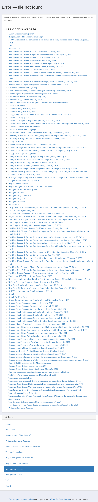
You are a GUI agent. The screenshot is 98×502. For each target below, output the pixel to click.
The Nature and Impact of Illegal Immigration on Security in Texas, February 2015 (44, 381)
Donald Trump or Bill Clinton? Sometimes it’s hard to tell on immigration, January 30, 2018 (48, 123)
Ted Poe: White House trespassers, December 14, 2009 (32, 375)
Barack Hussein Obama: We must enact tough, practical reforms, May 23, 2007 (43, 81)
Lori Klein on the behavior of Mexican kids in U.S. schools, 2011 (37, 213)
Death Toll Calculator (17, 105)
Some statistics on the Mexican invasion (22, 446)
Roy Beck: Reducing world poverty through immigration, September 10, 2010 (42, 288)
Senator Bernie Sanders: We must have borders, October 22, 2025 (37, 309)
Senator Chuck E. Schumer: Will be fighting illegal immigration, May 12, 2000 (43, 321)
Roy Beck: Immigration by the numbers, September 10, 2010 (35, 285)
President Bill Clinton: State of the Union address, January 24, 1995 (38, 228)
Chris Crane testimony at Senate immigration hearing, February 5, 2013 (39, 90)
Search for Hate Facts (17, 297)
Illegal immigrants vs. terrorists (19, 458)
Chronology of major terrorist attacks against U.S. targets (33, 93)
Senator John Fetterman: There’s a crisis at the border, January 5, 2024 (39, 342)
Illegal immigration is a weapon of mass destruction (31, 186)
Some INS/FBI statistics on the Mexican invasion (29, 363)
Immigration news (16, 192)
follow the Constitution (60, 499)
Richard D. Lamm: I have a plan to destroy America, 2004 (33, 282)
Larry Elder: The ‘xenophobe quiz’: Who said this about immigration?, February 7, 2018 (47, 207)
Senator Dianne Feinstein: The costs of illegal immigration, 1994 (36, 324)
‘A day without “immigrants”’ (21, 34)
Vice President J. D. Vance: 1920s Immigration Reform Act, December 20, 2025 (43, 405)
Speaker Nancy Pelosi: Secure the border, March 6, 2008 (33, 369)
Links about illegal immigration (22, 210)
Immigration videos (16, 201)
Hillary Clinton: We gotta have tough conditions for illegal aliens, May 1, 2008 (42, 168)
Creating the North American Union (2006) (27, 96)
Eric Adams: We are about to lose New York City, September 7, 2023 (38, 132)
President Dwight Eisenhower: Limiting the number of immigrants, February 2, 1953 (45, 258)
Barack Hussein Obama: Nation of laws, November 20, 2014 (34, 57)
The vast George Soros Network (22, 393)
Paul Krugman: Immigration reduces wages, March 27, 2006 (34, 225)
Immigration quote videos (19, 195)
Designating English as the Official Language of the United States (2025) (40, 114)
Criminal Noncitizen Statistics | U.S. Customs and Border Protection (38, 102)
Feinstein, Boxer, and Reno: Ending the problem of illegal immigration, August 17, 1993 (47, 135)
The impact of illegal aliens (20, 378)
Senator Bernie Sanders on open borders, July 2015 (30, 303)
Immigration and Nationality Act (22, 189)
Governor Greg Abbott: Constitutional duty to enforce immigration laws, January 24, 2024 (47, 147)
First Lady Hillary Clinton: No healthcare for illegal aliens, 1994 (36, 138)
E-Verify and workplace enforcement (24, 126)
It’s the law (10, 429)
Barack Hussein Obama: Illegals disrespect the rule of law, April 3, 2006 (40, 55)
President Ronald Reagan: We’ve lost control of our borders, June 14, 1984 (41, 273)
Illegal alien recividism (18, 183)
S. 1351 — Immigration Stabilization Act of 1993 (30, 291)
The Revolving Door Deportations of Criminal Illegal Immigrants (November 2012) (44, 390)
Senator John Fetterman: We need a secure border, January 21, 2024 (38, 345)
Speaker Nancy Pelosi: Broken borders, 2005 (28, 366)
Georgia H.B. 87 (15, 141)
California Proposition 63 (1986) (22, 87)
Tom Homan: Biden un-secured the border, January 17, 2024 (34, 402)
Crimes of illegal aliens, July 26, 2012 (25, 99)
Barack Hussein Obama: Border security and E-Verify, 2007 (34, 52)
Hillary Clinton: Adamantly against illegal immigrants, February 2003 (38, 156)
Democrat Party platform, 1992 (22, 108)
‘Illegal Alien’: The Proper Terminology (25, 37)
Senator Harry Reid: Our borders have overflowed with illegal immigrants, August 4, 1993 (47, 330)
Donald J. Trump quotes (18, 117)
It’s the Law (13, 204)
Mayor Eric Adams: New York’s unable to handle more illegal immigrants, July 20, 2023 (47, 216)
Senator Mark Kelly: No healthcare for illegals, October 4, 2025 (36, 351)
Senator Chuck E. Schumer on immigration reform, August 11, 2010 (38, 312)
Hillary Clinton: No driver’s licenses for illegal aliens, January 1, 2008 (39, 159)
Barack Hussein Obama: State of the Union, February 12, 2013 (35, 66)
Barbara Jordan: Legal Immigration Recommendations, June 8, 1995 (38, 84)
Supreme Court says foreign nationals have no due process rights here (38, 372)
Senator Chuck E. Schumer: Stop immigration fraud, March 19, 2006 (38, 318)
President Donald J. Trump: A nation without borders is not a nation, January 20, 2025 (46, 237)
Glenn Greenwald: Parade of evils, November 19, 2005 (32, 144)
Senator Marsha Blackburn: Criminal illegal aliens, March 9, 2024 (37, 354)
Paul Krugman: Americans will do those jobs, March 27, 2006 (35, 222)
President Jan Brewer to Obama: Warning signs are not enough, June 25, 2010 (42, 267)
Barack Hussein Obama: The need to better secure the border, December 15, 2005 (44, 72)
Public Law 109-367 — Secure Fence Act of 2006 (30, 276)
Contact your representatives (21, 499)
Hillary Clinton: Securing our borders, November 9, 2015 (33, 162)
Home (8, 424)
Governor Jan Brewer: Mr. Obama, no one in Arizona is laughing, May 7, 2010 (42, 150)
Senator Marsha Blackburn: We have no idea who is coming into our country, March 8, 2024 (48, 360)
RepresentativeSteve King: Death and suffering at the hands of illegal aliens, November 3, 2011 (50, 279)
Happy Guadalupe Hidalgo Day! (22, 153)
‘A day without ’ (18, 435)
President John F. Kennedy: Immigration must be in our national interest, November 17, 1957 (49, 270)
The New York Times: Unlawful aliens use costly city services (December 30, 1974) (45, 387)
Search (11, 294)
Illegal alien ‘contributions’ (17, 463)
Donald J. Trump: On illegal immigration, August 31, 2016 (34, 120)
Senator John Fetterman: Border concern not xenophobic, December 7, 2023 (41, 339)
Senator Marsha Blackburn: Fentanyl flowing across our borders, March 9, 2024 (43, 357)
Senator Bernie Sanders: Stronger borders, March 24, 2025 (34, 306)
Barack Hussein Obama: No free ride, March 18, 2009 (32, 60)
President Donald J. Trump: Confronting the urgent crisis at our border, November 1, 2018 (47, 240)
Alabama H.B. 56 (16, 49)
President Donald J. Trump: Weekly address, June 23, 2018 (34, 255)
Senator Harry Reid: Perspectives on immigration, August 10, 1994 (37, 333)
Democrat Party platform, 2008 (22, 111)
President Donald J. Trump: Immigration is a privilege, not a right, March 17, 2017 (44, 243)
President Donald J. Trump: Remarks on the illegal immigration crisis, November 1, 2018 (47, 252)
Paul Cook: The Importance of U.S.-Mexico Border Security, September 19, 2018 (44, 219)
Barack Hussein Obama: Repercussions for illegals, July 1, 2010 (36, 63)
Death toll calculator (14, 452)
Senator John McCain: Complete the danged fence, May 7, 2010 (36, 348)
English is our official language (22, 129)
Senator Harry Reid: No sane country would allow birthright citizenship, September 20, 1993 (48, 327)
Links (7, 480)
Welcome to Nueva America (20, 408)
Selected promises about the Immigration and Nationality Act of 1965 (38, 300)
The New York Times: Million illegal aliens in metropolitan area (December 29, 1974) (45, 384)
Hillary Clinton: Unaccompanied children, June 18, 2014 (33, 165)
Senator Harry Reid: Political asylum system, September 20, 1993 (37, 336)
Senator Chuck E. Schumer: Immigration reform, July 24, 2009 (35, 315)
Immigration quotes (16, 198)
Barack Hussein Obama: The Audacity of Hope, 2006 (31, 69)
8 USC (11, 46)
